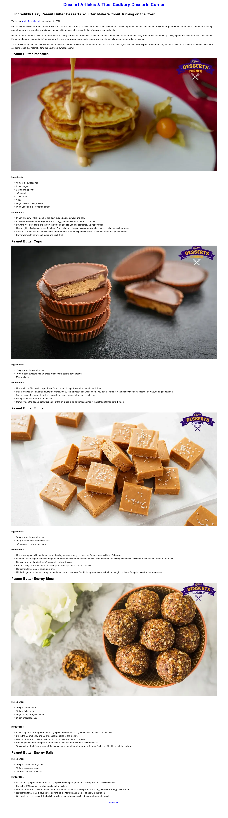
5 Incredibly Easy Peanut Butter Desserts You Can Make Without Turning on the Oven (83, 13)
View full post (114, 802)
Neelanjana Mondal (30, 20)
